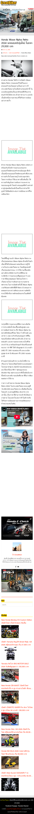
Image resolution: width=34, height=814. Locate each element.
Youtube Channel (23, 806)
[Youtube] (18, 567)
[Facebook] (16, 567)
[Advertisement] (17, 120)
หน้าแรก (5, 53)
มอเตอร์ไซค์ (9, 809)
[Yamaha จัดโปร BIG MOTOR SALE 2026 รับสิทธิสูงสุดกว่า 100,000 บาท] (10, 675)
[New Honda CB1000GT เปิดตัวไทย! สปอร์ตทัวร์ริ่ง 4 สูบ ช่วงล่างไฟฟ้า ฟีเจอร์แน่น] (10, 697)
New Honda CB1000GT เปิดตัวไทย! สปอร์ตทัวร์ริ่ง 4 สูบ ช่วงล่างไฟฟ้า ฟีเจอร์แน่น (16, 687)
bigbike (15, 809)
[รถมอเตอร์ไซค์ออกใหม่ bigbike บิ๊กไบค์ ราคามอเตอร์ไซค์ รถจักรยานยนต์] (8, 3)
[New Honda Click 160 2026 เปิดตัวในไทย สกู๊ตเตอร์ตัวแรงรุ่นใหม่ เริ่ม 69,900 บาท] (10, 740)
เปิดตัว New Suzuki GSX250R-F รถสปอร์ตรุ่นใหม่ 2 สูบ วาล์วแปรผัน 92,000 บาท (16, 774)
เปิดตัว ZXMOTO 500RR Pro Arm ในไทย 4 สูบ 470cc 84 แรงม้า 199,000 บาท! (17, 708)
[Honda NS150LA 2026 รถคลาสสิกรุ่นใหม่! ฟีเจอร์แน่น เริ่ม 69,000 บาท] (10, 762)
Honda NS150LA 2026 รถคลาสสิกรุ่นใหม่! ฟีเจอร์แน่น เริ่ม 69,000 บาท (15, 752)
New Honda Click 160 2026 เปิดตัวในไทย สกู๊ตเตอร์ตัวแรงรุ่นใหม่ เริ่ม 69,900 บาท (16, 730)
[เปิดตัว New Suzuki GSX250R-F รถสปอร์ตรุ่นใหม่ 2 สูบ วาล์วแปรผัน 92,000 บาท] (10, 784)
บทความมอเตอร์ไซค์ (14, 53)
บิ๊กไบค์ (19, 809)
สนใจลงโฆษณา (5, 800)
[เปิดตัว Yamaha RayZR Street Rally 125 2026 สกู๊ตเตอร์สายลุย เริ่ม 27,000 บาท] (10, 653)
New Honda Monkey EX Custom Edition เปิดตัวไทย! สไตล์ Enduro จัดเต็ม (16, 621)
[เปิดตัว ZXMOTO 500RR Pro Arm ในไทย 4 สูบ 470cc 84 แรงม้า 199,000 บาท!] (10, 719)
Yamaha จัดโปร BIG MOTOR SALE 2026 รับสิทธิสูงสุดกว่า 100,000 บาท (15, 665)
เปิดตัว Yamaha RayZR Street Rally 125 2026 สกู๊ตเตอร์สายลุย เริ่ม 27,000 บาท (16, 643)
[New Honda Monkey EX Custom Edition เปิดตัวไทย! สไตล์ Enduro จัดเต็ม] (10, 631)
